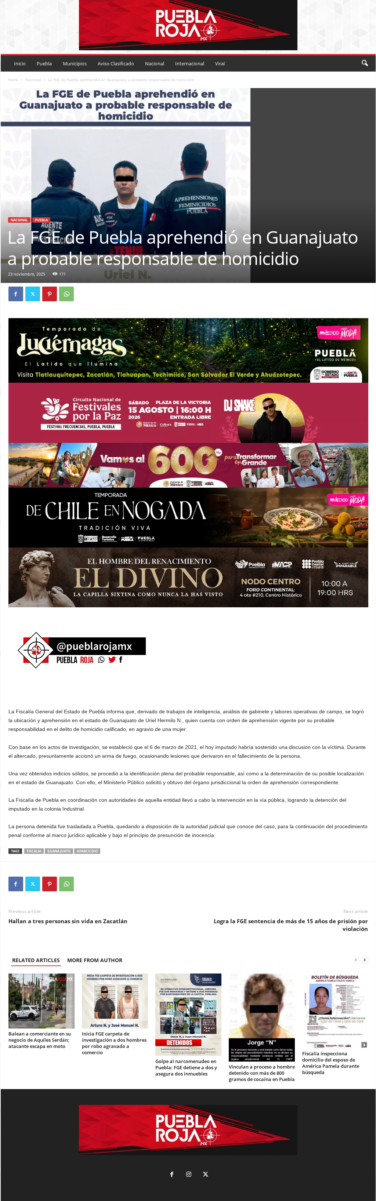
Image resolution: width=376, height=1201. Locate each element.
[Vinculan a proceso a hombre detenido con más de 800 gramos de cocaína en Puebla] (262, 1017)
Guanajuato (58, 851)
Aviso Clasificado (116, 63)
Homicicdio (87, 851)
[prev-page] (355, 960)
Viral (220, 63)
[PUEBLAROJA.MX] (188, 25)
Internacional (189, 63)
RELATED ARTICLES (36, 960)
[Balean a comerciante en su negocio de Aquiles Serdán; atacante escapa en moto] (41, 1001)
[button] (365, 63)
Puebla (44, 63)
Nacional (154, 63)
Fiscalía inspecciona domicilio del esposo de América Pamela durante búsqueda (330, 1063)
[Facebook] (15, 294)
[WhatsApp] (66, 294)
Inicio (20, 63)
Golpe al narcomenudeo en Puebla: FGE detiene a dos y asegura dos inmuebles (186, 1067)
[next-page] (364, 960)
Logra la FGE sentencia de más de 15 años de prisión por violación (291, 924)
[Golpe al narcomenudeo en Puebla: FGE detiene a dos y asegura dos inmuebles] (188, 1014)
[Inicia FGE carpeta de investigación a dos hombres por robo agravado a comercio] (115, 1001)
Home (13, 79)
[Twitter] (32, 294)
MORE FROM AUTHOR (94, 960)
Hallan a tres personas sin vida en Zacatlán (67, 921)
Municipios (75, 63)
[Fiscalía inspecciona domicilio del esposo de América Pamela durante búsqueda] (335, 1010)
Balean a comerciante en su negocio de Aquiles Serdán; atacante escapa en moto (39, 1039)
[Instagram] (188, 1175)
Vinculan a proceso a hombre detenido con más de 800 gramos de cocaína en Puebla (262, 1072)
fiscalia (34, 851)
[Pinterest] (49, 294)
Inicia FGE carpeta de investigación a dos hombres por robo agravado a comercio (114, 1043)
